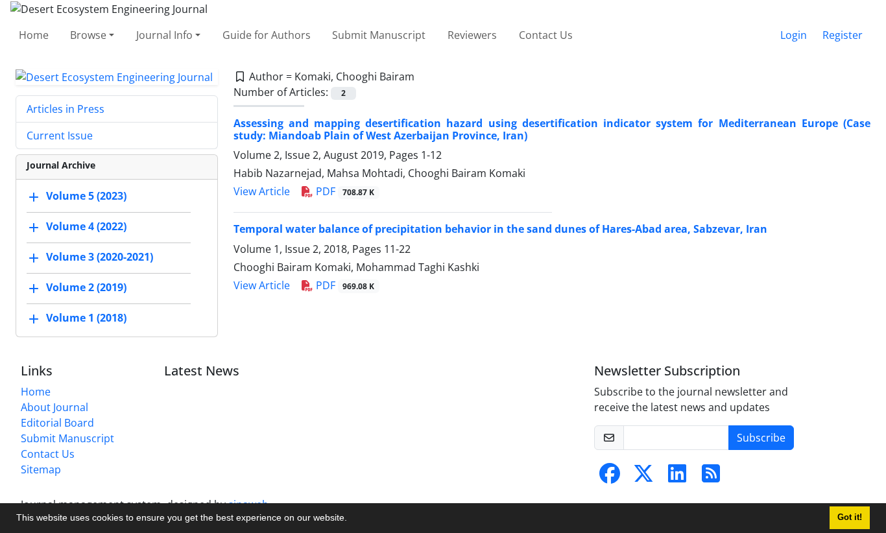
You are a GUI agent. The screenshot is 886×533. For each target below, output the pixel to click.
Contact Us (546, 35)
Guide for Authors (266, 35)
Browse (88, 35)
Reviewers (472, 35)
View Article (261, 191)
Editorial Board (57, 423)
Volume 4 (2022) (86, 227)
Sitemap (41, 469)
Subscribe (761, 438)
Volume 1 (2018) (86, 318)
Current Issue (60, 135)
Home (34, 35)
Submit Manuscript (378, 35)
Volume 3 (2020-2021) (99, 257)
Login (793, 35)
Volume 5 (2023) (86, 196)
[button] (351, 519)
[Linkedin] (677, 477)
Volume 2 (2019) (86, 288)
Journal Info (164, 35)
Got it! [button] (849, 517)
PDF (344, 191)
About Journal (54, 407)
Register (842, 35)
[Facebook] (609, 477)
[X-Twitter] (643, 477)
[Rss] (710, 477)
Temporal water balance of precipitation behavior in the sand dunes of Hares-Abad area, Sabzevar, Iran (500, 229)
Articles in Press (65, 109)
